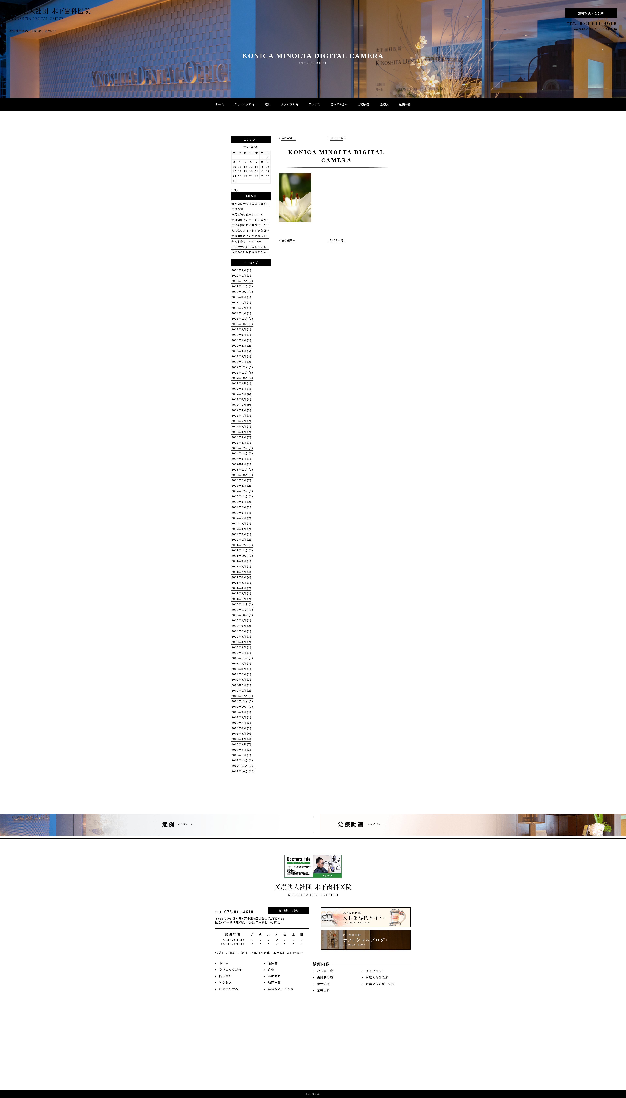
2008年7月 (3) (241, 723)
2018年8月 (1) (241, 329)
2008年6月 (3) (241, 728)
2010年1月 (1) (241, 653)
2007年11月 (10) (243, 766)
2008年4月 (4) (241, 739)
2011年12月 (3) (242, 545)
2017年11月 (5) (242, 372)
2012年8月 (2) (241, 502)
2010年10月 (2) (242, 615)
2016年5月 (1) (241, 426)
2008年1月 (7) (241, 755)
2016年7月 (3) (241, 415)
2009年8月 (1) (241, 669)
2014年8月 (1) (241, 459)
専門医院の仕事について (247, 214)
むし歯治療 (325, 971)
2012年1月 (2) (241, 539)
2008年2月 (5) (241, 750)
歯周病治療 (325, 977)
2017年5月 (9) (241, 405)
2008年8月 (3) (241, 717)
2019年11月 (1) (242, 286)
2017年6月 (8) (241, 399)
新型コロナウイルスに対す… (250, 204)
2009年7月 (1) (241, 674)
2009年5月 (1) (241, 679)
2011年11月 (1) (242, 550)
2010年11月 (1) (242, 610)
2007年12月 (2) (242, 760)
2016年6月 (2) (241, 421)
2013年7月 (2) (241, 480)
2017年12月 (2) (242, 367)
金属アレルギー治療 (380, 984)
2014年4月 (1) (241, 464)
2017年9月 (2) (241, 383)
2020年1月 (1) (241, 275)
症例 (271, 970)
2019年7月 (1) (241, 302)
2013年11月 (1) (242, 469)
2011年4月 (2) (241, 588)
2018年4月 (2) (241, 345)
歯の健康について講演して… (250, 236)
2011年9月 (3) (241, 561)
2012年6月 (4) (241, 513)
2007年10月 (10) (243, 771)
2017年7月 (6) (241, 394)
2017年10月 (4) (242, 378)
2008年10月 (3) (242, 706)
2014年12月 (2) (242, 453)
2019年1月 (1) (241, 313)
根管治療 (323, 984)
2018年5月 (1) (241, 340)
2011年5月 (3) (241, 582)
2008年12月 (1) (242, 696)
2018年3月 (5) (241, 351)
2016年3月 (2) (241, 437)
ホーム (224, 963)
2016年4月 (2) (241, 432)
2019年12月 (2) (242, 281)
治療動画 (274, 976)
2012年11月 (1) (242, 496)
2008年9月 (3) (241, 712)
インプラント (375, 971)
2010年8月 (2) (241, 626)
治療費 (273, 963)
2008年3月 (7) (241, 744)
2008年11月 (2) (242, 701)
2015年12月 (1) (242, 448)
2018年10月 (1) (242, 324)
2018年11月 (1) (242, 318)
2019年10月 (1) (242, 292)
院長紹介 (225, 976)
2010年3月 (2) (241, 642)
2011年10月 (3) (242, 556)
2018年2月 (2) (241, 356)
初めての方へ (228, 989)
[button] (364, 104)
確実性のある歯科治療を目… (250, 230)
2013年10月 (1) (242, 475)
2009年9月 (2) (241, 663)
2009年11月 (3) (242, 658)
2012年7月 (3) (241, 507)
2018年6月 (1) (241, 335)
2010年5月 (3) (241, 636)
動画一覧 (274, 982)
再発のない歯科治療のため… (250, 252)
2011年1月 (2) (241, 599)
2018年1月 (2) (241, 362)
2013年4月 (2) (241, 485)
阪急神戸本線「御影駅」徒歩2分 (32, 31)
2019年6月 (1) (241, 308)
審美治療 (323, 990)
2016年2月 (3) (241, 442)
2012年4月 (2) (241, 523)
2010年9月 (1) (241, 620)
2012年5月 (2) (241, 518)
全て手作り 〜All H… (246, 241)
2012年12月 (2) (242, 491)
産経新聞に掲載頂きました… (250, 225)
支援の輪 (237, 209)
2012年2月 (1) (241, 534)
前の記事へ (288, 138)
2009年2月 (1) (241, 685)
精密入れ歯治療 (377, 977)
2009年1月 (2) (241, 690)
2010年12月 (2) (242, 604)
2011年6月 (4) (241, 577)
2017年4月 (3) (241, 410)
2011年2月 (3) (241, 593)
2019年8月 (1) (241, 297)
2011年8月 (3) (241, 566)
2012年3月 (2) (241, 529)
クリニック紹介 (230, 970)
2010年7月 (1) (241, 631)
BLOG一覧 (336, 138)
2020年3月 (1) (241, 270)
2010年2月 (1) (241, 647)
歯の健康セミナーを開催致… (250, 220)
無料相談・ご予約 (591, 13)
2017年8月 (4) (241, 389)
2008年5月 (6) (241, 733)
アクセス (225, 982)
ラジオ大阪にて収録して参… (250, 247)
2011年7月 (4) (241, 572)
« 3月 (235, 190)
